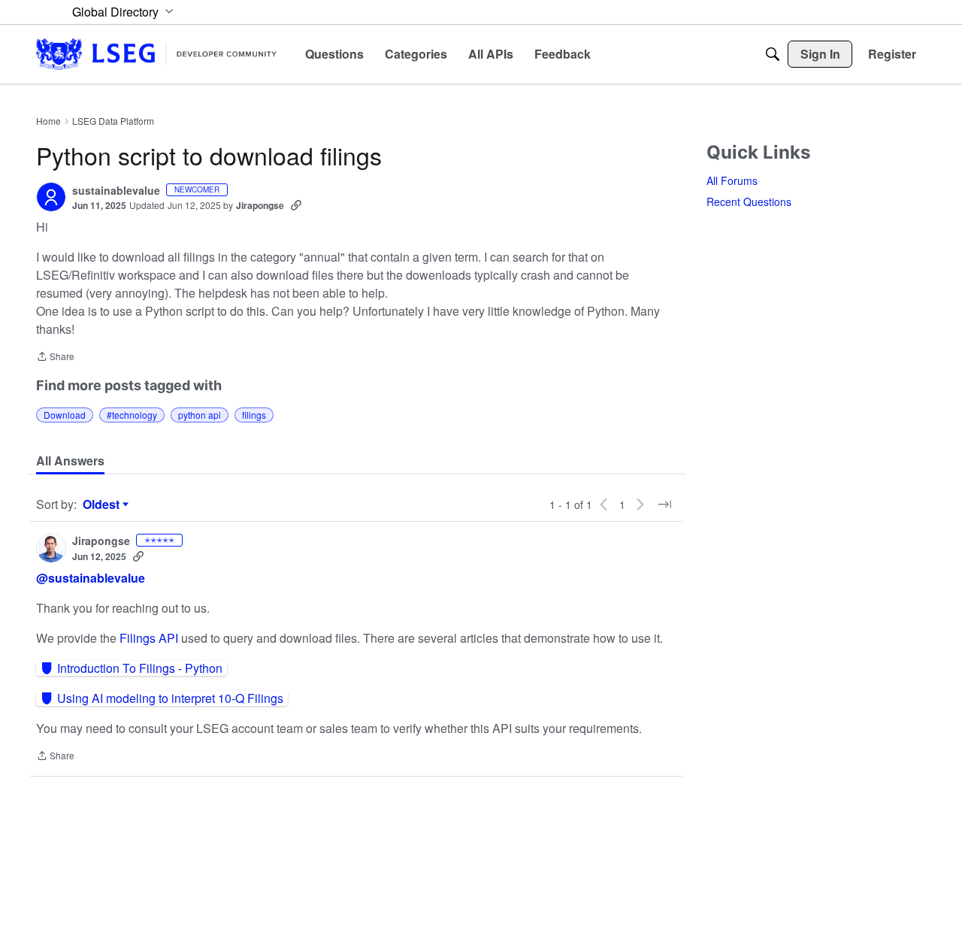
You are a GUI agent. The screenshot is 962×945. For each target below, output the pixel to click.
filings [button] (254, 414)
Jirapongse (260, 205)
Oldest (103, 504)
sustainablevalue (116, 191)
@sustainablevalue (90, 577)
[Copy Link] (296, 205)
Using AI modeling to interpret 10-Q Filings (170, 698)
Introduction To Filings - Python (139, 668)
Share (55, 357)
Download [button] (65, 414)
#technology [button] (132, 414)
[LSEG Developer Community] (156, 53)
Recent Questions (748, 201)
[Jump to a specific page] (664, 504)
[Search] (772, 54)
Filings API (150, 638)
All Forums (732, 180)
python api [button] (199, 414)
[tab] (70, 461)
